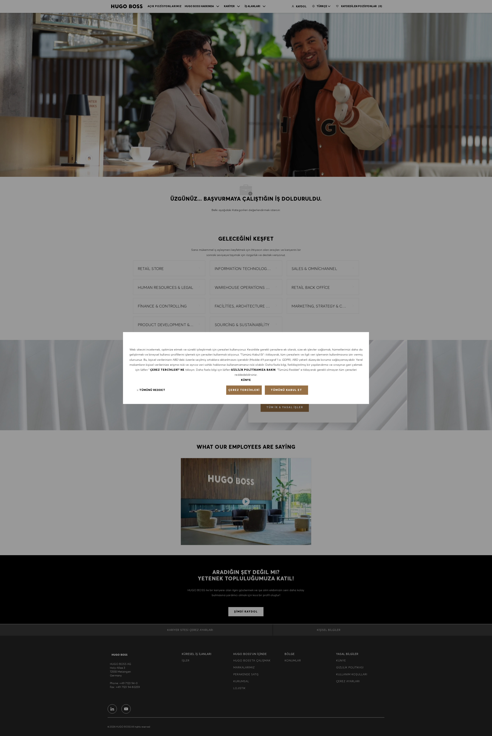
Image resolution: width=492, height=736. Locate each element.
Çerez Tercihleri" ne (167, 369)
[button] (244, 390)
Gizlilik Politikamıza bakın (253, 369)
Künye (246, 380)
